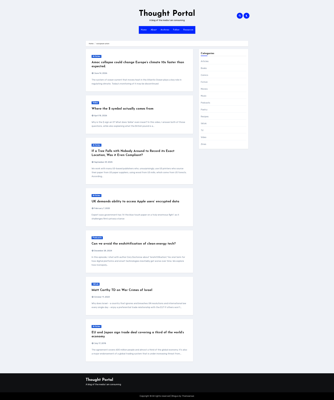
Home (144, 30)
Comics (204, 75)
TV (202, 130)
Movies (204, 89)
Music (204, 96)
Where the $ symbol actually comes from (122, 108)
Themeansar (188, 396)
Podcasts (97, 238)
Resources (188, 30)
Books (204, 68)
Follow (176, 30)
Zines (203, 144)
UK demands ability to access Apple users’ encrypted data (135, 201)
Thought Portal (167, 14)
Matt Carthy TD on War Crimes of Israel (122, 290)
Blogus (175, 396)
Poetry (204, 109)
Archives (165, 30)
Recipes (204, 116)
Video (95, 103)
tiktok (96, 284)
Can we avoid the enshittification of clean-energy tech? (134, 243)
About (154, 30)
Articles (96, 56)
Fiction (204, 82)
